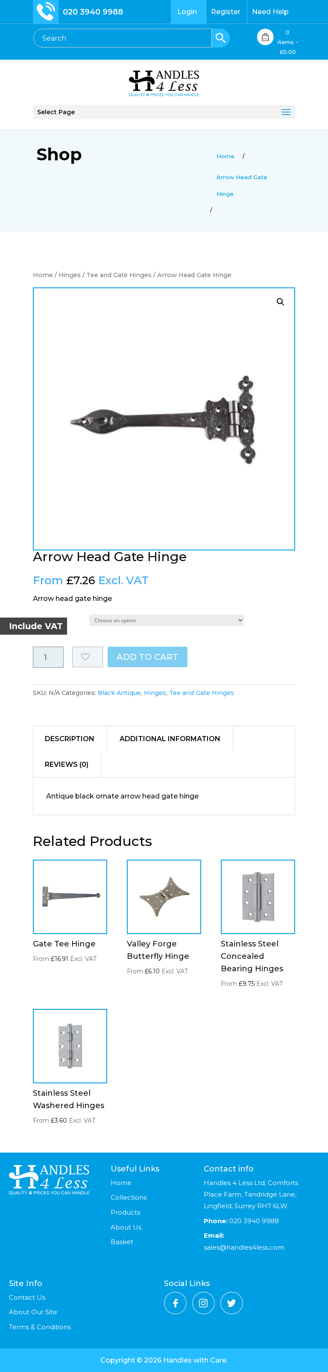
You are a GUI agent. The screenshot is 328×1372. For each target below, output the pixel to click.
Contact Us (27, 1297)
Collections (128, 1197)
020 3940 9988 (93, 12)
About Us (126, 1227)
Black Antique (119, 693)
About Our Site (33, 1312)
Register (225, 12)
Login (187, 12)
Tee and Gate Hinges (119, 275)
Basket (122, 1242)
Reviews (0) (66, 764)
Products (125, 1212)
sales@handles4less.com (244, 1247)
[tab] (69, 739)
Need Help (270, 12)
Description (69, 739)
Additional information (170, 739)
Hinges (70, 275)
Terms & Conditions (40, 1327)
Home (43, 275)
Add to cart (148, 657)
